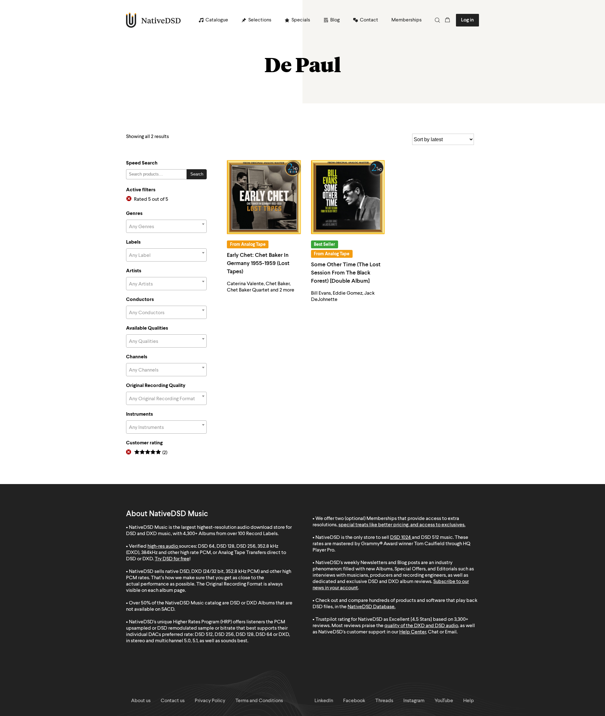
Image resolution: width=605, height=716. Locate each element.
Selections (259, 20)
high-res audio (162, 546)
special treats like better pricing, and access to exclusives (401, 525)
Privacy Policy (210, 700)
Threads (384, 700)
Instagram (413, 700)
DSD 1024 (400, 537)
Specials (300, 20)
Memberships (406, 20)
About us (141, 700)
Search (196, 174)
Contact (369, 20)
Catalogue (216, 20)
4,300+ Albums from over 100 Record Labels (230, 533)
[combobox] (166, 226)
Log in (467, 20)
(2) (150, 453)
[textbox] (166, 227)
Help (468, 700)
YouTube (444, 700)
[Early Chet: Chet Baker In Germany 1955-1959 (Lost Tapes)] (264, 197)
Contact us (173, 700)
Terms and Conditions (259, 700)
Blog (335, 20)
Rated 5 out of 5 (151, 199)
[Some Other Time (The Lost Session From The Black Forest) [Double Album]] (348, 197)
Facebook (354, 700)
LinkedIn (323, 700)
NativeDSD (153, 20)
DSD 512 (430, 537)
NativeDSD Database (371, 606)
